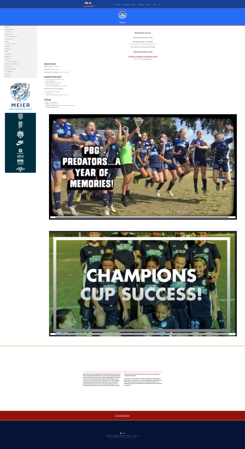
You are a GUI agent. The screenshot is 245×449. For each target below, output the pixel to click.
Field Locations (8, 66)
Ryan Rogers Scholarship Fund (12, 63)
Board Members (9, 71)
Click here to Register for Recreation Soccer (142, 56)
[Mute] (233, 217)
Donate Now (8, 74)
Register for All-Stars (10, 43)
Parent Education (9, 39)
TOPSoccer (7, 48)
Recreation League (9, 29)
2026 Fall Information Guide (143, 52)
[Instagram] (124, 433)
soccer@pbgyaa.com (147, 59)
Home (7, 26)
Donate (134, 435)
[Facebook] (121, 433)
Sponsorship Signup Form (11, 61)
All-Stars (7, 41)
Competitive (8, 46)
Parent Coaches (8, 34)
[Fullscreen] (234, 217)
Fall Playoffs (8, 31)
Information (115, 435)
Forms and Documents (10, 69)
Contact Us (7, 76)
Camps (6, 51)
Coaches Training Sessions (11, 36)
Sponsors (7, 59)
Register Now (8, 56)
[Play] (51, 217)
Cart (138, 435)
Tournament (8, 54)
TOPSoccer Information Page (52, 107)
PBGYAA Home (109, 435)
